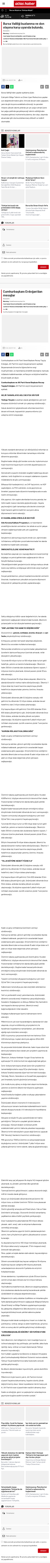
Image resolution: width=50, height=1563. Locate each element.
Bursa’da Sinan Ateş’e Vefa (37, 205)
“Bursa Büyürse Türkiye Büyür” (21, 10)
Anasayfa (6, 31)
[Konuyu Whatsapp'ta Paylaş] (12, 87)
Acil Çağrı (5, 150)
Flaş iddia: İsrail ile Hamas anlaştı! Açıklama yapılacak (12, 1424)
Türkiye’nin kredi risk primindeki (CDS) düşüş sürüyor (10, 207)
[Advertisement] (25, 433)
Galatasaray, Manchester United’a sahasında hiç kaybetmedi (36, 152)
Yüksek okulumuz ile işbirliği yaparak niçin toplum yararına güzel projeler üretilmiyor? (12, 1456)
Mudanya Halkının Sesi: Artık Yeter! (35, 179)
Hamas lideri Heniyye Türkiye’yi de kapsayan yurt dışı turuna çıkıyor (37, 1455)
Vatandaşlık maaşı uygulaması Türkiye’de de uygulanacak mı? (11, 1489)
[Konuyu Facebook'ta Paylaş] (3, 87)
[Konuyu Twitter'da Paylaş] (7, 87)
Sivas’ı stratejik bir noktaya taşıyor (12, 179)
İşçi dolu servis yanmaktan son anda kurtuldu (37, 1424)
